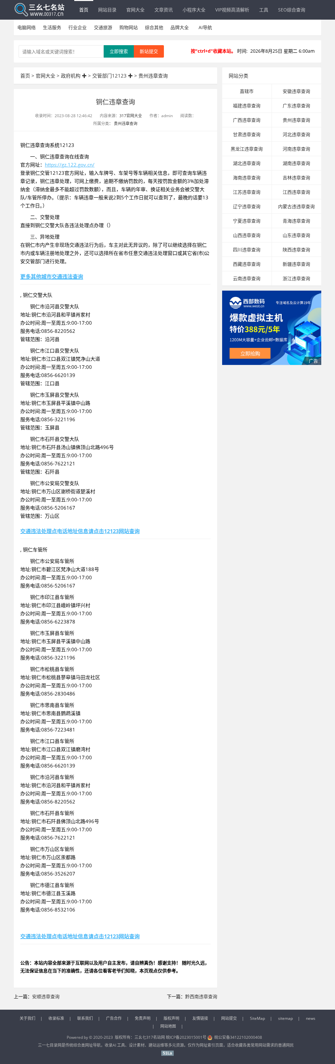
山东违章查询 (296, 235)
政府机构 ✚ (74, 75)
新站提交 (149, 51)
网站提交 (229, 1018)
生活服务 (52, 27)
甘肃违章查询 (246, 134)
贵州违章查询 (153, 75)
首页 (83, 10)
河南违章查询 (296, 149)
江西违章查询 (296, 192)
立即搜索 (119, 51)
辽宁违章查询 (246, 206)
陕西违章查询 (296, 249)
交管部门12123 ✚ (112, 75)
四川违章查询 (246, 249)
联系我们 (85, 1018)
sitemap (285, 1018)
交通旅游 (103, 27)
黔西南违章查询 (201, 996)
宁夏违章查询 (246, 221)
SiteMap (257, 1018)
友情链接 (200, 1018)
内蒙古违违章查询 (296, 206)
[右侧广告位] (271, 328)
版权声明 (171, 1018)
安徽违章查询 (296, 91)
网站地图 (168, 1026)
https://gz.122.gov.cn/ (70, 164)
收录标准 (56, 1018)
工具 (263, 10)
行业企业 (77, 27)
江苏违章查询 (246, 192)
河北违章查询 (296, 134)
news (310, 1018)
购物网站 (128, 27)
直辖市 (247, 91)
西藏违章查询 (246, 264)
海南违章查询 (246, 177)
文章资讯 (163, 10)
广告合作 (114, 1018)
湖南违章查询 (296, 163)
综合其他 (154, 27)
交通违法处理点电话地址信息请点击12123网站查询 (80, 531)
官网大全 (135, 10)
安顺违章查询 (46, 996)
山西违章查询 (246, 235)
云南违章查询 (246, 278)
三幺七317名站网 (150, 1037)
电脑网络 (26, 27)
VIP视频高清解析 (232, 10)
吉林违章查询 (296, 177)
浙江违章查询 (296, 278)
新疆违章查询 (296, 264)
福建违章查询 (246, 105)
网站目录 (107, 10)
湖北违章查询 (246, 163)
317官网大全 (130, 115)
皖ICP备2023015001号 (186, 1037)
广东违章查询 (296, 105)
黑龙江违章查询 (247, 149)
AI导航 (205, 27)
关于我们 (27, 1018)
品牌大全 (179, 27)
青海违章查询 (296, 221)
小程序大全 (194, 10)
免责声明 (142, 1018)
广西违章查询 (246, 120)
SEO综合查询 (291, 10)
